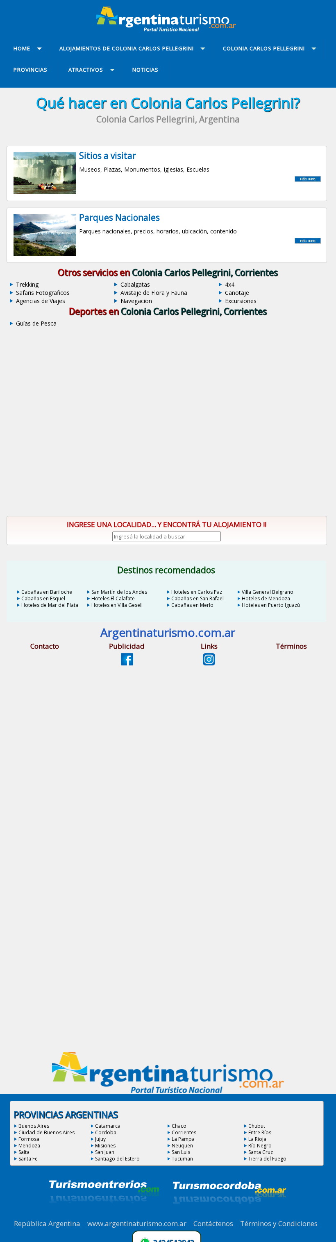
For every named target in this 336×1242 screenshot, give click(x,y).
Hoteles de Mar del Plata (49, 605)
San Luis (181, 1152)
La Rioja (257, 1139)
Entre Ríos (259, 1132)
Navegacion (136, 301)
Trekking (27, 284)
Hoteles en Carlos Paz (196, 591)
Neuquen (182, 1145)
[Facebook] (127, 662)
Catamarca (107, 1125)
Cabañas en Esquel (43, 598)
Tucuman (182, 1158)
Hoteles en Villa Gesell (117, 605)
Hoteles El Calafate (113, 598)
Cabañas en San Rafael (197, 598)
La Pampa (183, 1139)
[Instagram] (209, 662)
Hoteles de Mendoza (266, 598)
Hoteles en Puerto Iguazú (271, 605)
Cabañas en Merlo (192, 605)
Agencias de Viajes (40, 301)
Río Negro (260, 1145)
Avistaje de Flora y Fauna (153, 292)
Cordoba (105, 1132)
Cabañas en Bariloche (46, 591)
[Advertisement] (168, 439)
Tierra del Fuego (267, 1158)
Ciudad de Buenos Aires (46, 1132)
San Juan (104, 1152)
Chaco (179, 1125)
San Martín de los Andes (119, 591)
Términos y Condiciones (279, 1223)
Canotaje (237, 292)
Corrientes (184, 1132)
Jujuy (100, 1139)
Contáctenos (213, 1223)
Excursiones (241, 301)
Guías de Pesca (36, 323)
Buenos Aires (33, 1125)
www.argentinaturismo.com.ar (136, 1223)
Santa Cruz (260, 1152)
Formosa (28, 1139)
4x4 (229, 284)
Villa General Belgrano (267, 591)
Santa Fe (28, 1158)
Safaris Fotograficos (43, 292)
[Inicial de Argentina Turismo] (168, 29)
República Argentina (47, 1223)
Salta (24, 1152)
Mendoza (29, 1145)
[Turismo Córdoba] (228, 1214)
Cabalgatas (135, 284)
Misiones (105, 1145)
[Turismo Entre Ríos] (104, 1214)
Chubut (256, 1125)
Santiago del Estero (117, 1158)
